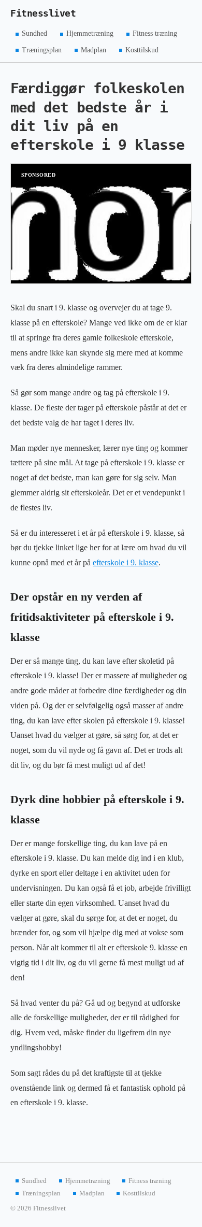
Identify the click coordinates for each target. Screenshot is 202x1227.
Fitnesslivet (43, 13)
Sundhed (34, 33)
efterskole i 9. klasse (125, 562)
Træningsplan (42, 49)
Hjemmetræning (89, 33)
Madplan (93, 49)
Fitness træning (155, 33)
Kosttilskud (141, 49)
